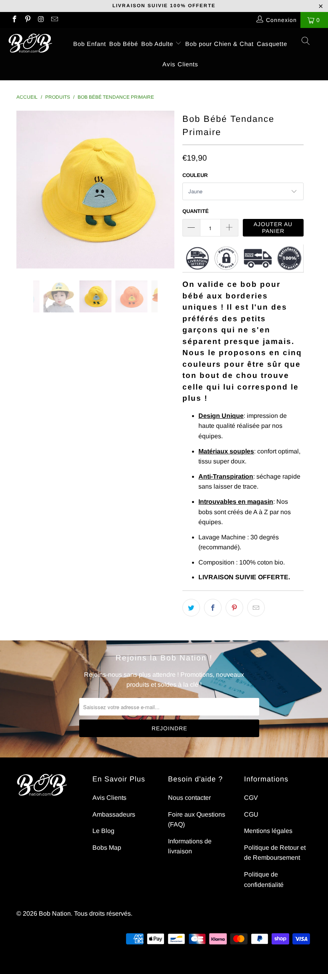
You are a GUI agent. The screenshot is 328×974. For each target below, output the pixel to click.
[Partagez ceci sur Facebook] (213, 607)
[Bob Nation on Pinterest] (28, 20)
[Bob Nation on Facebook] (14, 20)
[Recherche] (306, 42)
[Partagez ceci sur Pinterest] (234, 607)
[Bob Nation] (30, 43)
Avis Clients (180, 64)
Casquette (272, 43)
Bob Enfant (89, 43)
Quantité (195, 211)
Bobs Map (106, 847)
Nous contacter (189, 797)
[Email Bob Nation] (54, 20)
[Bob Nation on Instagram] (41, 20)
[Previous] (24, 189)
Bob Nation (55, 913)
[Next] (166, 189)
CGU (251, 814)
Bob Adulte (158, 43)
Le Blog (103, 830)
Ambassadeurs (113, 814)
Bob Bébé (123, 43)
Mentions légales (268, 830)
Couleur (195, 175)
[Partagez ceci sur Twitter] (191, 607)
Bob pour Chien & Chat (219, 43)
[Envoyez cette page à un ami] (256, 607)
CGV (251, 797)
